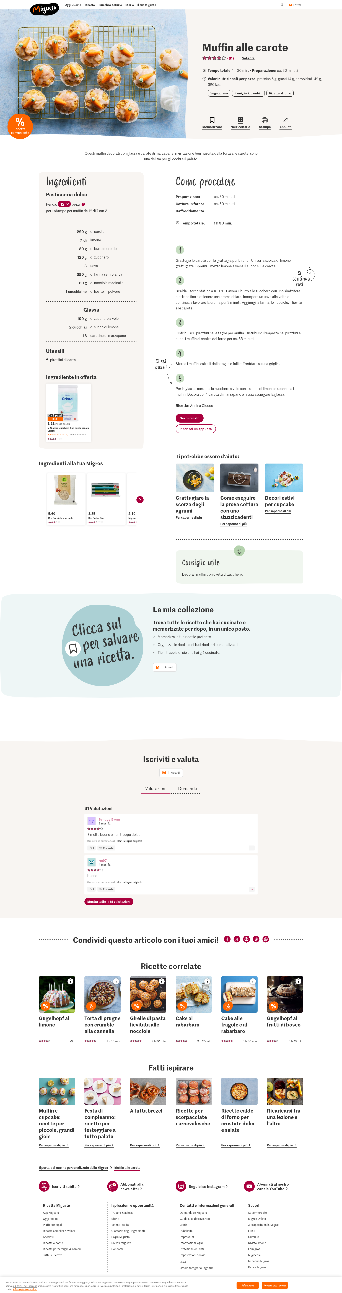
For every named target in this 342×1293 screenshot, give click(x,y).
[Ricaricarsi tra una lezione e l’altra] (285, 1113)
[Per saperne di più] (195, 507)
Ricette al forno (280, 93)
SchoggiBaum (109, 819)
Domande (187, 788)
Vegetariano (219, 93)
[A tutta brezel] (148, 1113)
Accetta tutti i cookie (275, 1285)
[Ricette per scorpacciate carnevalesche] (194, 1113)
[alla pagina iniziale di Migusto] (44, 6)
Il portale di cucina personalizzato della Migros (73, 1167)
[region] (171, 1285)
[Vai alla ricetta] (57, 1010)
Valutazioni (155, 788)
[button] (91, 821)
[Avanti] (140, 499)
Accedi (298, 5)
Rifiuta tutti (248, 1285)
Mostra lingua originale (129, 840)
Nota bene (83, 205)
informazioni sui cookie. (25, 1289)
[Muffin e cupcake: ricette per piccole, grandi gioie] (57, 1113)
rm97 (103, 860)
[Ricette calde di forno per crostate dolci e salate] (239, 1113)
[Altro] (252, 847)
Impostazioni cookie (192, 1255)
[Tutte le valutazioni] (214, 58)
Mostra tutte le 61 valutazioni (109, 901)
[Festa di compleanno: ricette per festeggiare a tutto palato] (102, 1113)
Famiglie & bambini (248, 93)
